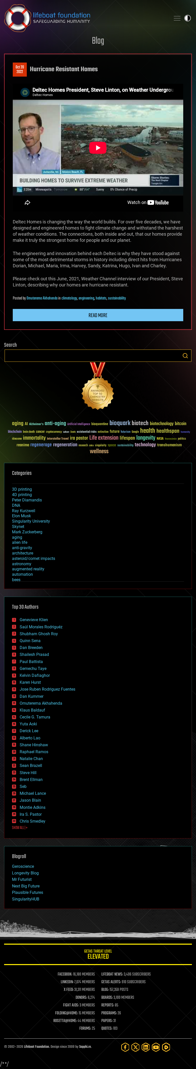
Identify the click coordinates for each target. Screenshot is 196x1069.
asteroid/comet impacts (33, 558)
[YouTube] (156, 1047)
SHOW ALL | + (20, 828)
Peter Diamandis (27, 500)
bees (16, 579)
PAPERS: (107, 1021)
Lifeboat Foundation (36, 1047)
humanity (185, 432)
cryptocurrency (54, 432)
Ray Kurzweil (23, 510)
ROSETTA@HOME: (65, 1021)
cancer (40, 432)
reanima (23, 445)
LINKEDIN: (67, 982)
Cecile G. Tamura (35, 717)
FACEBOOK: (65, 974)
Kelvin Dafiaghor (35, 675)
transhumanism (169, 445)
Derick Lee (29, 730)
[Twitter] (135, 1047)
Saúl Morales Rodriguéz (41, 626)
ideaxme (17, 439)
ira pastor (79, 438)
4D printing (22, 494)
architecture (22, 553)
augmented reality (28, 569)
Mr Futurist (22, 879)
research (83, 445)
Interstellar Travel (58, 439)
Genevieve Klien (34, 619)
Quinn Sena (30, 640)
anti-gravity (22, 547)
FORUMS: (85, 1028)
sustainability (117, 298)
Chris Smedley (32, 821)
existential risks (86, 432)
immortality (34, 438)
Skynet (18, 526)
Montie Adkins (32, 807)
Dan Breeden (31, 647)
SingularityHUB (25, 899)
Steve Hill (28, 772)
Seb (23, 786)
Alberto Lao (30, 738)
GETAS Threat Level (98, 955)
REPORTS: (107, 1005)
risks (91, 445)
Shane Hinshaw (34, 744)
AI (26, 424)
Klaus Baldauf (32, 710)
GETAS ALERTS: (111, 982)
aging (17, 424)
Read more (98, 315)
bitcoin (180, 424)
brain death (29, 432)
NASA (160, 439)
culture (66, 432)
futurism (125, 432)
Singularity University (31, 521)
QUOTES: (106, 1028)
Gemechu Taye (33, 668)
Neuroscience (171, 439)
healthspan (167, 431)
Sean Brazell (31, 765)
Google (135, 432)
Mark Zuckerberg (27, 532)
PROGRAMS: (109, 1013)
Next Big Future (26, 886)
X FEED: (69, 990)
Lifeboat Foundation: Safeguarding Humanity (85, 18)
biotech (140, 423)
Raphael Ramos (34, 751)
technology (145, 445)
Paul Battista (31, 661)
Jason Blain (30, 800)
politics (182, 439)
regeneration (65, 445)
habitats (101, 298)
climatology (69, 298)
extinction (103, 432)
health (147, 431)
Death (73, 432)
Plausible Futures (27, 892)
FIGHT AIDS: (71, 1005)
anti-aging (55, 424)
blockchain (15, 432)
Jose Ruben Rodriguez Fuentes (47, 689)
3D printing (22, 489)
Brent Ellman (31, 779)
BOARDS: (107, 997)
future (114, 431)
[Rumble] (166, 1047)
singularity (100, 445)
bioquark (119, 423)
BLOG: (105, 990)
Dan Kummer (31, 696)
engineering (86, 298)
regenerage (41, 445)
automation (22, 574)
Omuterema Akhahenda (42, 298)
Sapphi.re (85, 1047)
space (112, 445)
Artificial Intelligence (78, 424)
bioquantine (99, 424)
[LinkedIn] (146, 1047)
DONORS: (81, 997)
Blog (98, 41)
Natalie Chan (31, 758)
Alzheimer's (36, 424)
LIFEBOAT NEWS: (112, 974)
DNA (16, 505)
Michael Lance (33, 793)
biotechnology (162, 424)
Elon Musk (21, 515)
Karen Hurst (30, 682)
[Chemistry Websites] (98, 387)
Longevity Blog (25, 873)
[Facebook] (125, 1047)
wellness (99, 451)
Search (185, 356)
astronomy (21, 563)
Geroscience (23, 866)
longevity (145, 438)
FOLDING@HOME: (66, 1013)
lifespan (127, 438)
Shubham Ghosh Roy (39, 633)
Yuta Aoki (28, 724)
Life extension (103, 438)
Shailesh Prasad (34, 654)
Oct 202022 (20, 69)
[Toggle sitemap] (177, 18)
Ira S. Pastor (31, 814)
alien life (19, 542)
